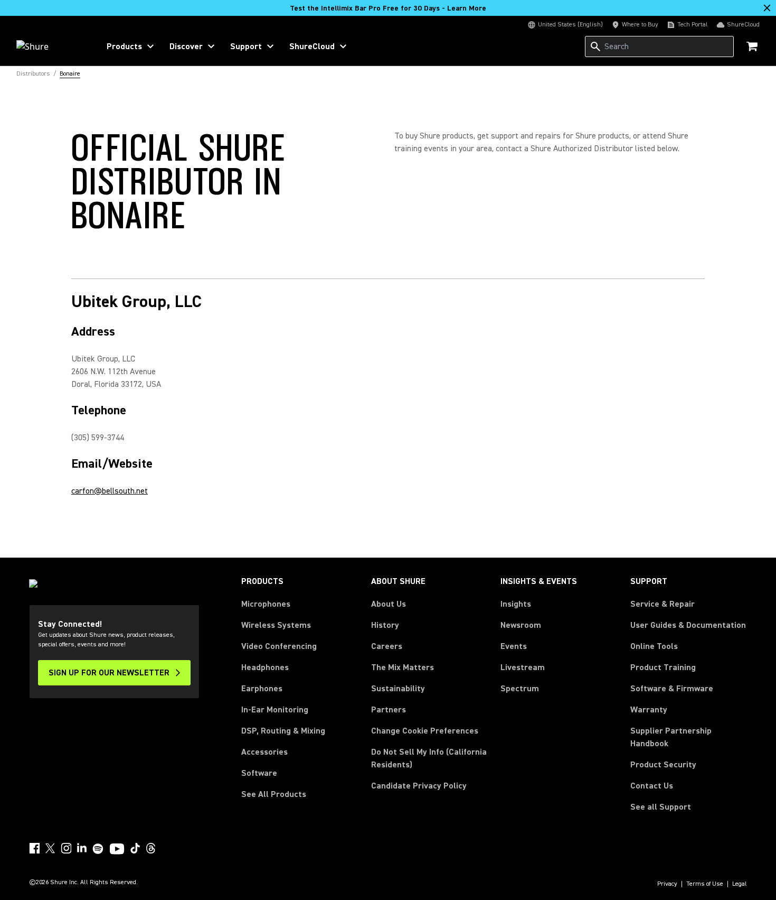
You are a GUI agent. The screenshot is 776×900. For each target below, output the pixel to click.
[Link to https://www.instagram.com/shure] (66, 848)
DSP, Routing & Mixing (283, 731)
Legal (739, 884)
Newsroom (520, 625)
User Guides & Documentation (688, 625)
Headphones (265, 667)
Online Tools (654, 646)
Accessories (264, 752)
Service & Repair (662, 604)
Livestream (522, 667)
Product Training (663, 667)
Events (513, 646)
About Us (388, 604)
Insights (515, 604)
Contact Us (651, 786)
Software (259, 773)
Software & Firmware (671, 688)
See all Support (660, 807)
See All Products (273, 794)
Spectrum (519, 688)
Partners (388, 709)
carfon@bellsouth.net (109, 491)
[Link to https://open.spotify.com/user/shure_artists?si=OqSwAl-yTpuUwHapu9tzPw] (98, 849)
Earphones (261, 688)
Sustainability (398, 688)
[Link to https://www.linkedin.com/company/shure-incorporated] (82, 848)
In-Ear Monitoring (274, 709)
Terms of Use (704, 884)
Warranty (648, 709)
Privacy (667, 884)
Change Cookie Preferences (424, 731)
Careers (386, 646)
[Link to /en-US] (51, 46)
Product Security (663, 764)
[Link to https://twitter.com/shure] (50, 848)
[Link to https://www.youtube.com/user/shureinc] (117, 850)
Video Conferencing (279, 646)
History (385, 625)
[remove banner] (767, 8)
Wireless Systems (276, 625)
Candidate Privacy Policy (419, 786)
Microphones (265, 604)
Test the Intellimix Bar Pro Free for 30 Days (388, 8)
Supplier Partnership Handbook (687, 737)
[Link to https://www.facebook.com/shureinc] (34, 848)
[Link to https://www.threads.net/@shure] (151, 848)
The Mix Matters (402, 667)
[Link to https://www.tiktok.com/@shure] (135, 848)
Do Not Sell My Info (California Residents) (429, 758)
